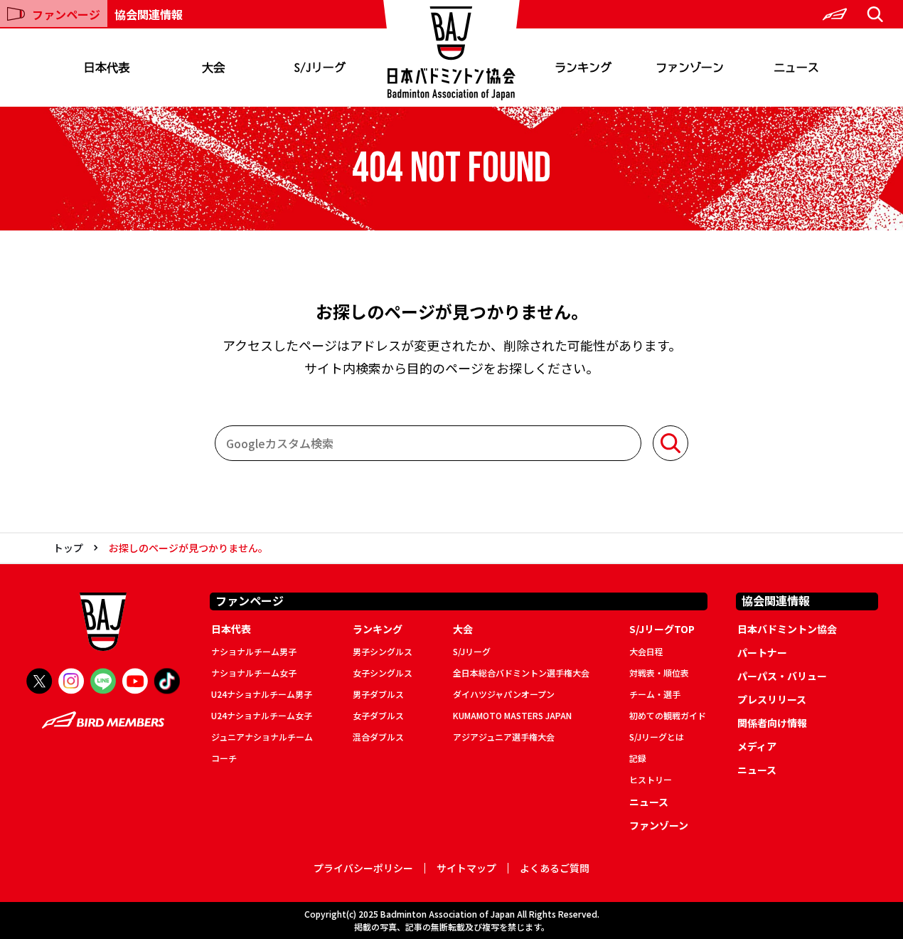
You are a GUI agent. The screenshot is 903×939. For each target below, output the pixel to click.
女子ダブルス (378, 715)
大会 (213, 67)
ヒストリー (650, 779)
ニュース (796, 67)
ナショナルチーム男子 (253, 651)
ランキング (583, 67)
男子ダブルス (378, 694)
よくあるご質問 (554, 868)
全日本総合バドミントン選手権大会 (521, 673)
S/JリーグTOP (662, 629)
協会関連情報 (148, 14)
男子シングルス (382, 651)
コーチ (224, 758)
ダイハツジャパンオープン (504, 694)
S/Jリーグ (320, 67)
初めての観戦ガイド (667, 715)
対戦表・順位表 (659, 673)
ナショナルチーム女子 (253, 673)
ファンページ (66, 14)
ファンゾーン (690, 67)
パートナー (762, 652)
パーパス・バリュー (782, 676)
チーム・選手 (654, 694)
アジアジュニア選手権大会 (504, 737)
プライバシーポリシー (363, 868)
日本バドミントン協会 (787, 629)
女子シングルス (382, 673)
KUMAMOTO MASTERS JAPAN (512, 715)
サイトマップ (466, 868)
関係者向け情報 (772, 723)
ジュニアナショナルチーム (262, 737)
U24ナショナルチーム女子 (261, 715)
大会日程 (646, 651)
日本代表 (106, 67)
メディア (756, 746)
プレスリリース (771, 699)
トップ (68, 548)
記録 (637, 758)
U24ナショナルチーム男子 (261, 694)
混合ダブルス (378, 737)
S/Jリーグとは (656, 737)
